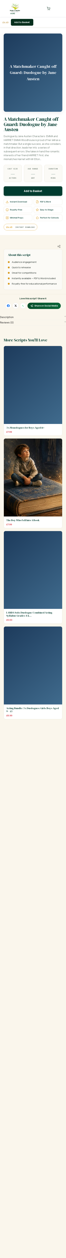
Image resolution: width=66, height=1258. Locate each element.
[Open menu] (57, 9)
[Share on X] (16, 306)
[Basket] (48, 9)
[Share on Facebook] (8, 306)
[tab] (33, 317)
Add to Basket (22, 22)
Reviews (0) (7, 322)
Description (7, 317)
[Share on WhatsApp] (23, 306)
